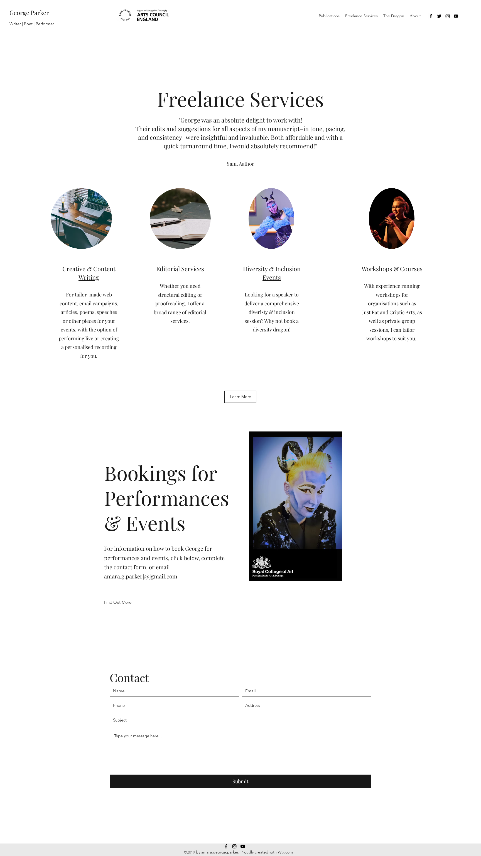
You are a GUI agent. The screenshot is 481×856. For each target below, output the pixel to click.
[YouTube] (456, 16)
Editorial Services (180, 268)
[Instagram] (447, 16)
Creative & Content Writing (89, 272)
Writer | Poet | (22, 23)
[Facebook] (431, 16)
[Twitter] (439, 16)
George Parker (29, 12)
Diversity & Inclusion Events (272, 272)
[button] (240, 397)
